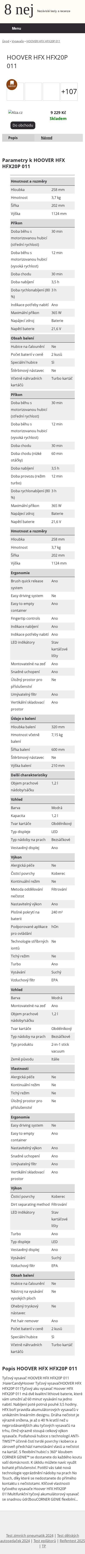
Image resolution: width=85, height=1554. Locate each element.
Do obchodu (23, 125)
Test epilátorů (45, 1540)
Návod (46, 137)
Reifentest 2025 (72, 1540)
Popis (13, 137)
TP (44, 1546)
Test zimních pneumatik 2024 (29, 1535)
